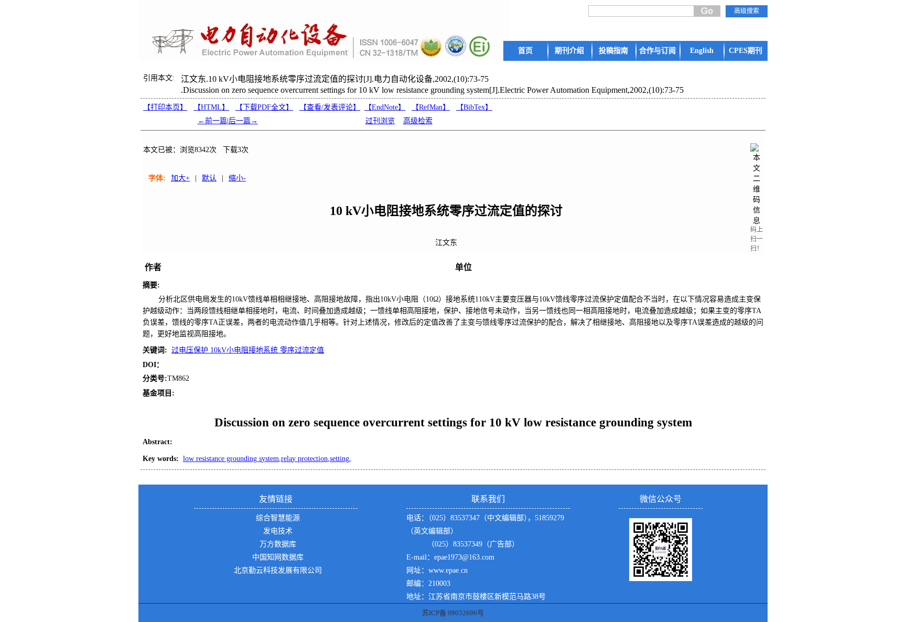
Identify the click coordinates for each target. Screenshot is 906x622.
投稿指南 (613, 51)
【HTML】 (211, 107)
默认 (209, 178)
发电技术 (278, 531)
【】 (329, 107)
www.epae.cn (448, 570)
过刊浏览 (380, 121)
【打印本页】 (165, 107)
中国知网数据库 (278, 557)
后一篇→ (243, 121)
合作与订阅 (657, 51)
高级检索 (418, 121)
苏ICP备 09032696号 (453, 613)
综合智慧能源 (278, 518)
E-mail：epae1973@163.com (450, 557)
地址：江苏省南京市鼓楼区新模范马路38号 (476, 596)
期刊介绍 (569, 51)
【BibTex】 (474, 107)
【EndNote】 (384, 107)
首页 (525, 51)
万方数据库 (278, 544)
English (702, 51)
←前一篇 (212, 121)
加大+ (180, 178)
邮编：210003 (428, 583)
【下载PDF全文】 (264, 107)
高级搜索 (746, 11)
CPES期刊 (745, 51)
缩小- (237, 178)
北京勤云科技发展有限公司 (278, 570)
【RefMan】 (431, 107)
